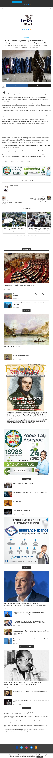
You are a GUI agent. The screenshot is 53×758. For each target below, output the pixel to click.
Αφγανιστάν (5, 161)
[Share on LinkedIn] (29, 180)
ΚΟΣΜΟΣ (16, 161)
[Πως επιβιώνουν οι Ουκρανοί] (8, 513)
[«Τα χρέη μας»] (8, 504)
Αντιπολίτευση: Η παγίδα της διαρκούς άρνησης (19, 286)
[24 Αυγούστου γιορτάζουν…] (8, 358)
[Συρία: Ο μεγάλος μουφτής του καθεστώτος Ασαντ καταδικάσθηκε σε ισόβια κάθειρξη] (39, 219)
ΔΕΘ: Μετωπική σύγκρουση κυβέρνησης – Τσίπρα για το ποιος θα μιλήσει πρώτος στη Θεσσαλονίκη (26, 717)
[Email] (28, 4)
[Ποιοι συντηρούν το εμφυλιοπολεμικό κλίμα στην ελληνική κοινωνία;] (8, 297)
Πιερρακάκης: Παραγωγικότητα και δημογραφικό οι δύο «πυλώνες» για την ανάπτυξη (28, 614)
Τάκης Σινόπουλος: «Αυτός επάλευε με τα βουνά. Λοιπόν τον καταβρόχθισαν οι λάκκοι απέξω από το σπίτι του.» (22, 684)
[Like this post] (23, 180)
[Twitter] (24, 4)
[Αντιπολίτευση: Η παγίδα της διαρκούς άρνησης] (26, 269)
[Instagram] (26, 4)
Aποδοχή (40, 756)
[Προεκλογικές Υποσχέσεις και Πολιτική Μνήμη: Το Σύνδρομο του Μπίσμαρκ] (8, 306)
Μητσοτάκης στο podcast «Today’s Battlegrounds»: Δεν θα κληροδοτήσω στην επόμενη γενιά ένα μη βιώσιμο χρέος (29, 623)
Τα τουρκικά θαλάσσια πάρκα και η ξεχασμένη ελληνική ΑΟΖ (30, 493)
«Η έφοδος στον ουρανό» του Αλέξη (23, 484)
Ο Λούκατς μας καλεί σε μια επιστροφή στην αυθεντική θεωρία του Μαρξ (30, 640)
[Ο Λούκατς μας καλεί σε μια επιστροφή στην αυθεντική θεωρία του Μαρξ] (8, 642)
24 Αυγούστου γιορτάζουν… (21, 356)
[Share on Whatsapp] (30, 180)
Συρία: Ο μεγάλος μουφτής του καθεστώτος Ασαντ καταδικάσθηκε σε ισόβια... (39, 230)
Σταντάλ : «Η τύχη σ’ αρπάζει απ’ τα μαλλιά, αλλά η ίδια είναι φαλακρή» (30, 693)
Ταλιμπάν (28, 161)
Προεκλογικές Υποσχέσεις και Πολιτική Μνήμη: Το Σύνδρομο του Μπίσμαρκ (31, 304)
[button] (22, 2)
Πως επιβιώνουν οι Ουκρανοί (21, 511)
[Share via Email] (32, 180)
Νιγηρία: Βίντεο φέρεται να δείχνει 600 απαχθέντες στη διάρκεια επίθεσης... (14, 229)
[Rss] (30, 4)
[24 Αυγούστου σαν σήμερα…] (26, 330)
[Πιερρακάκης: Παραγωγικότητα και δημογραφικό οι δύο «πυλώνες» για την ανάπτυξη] (8, 615)
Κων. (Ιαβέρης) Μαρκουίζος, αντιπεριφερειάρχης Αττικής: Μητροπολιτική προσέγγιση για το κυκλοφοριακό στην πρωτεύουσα (25, 605)
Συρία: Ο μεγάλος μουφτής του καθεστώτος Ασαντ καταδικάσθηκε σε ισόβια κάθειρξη (29, 2)
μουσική (22, 161)
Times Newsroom (24, 47)
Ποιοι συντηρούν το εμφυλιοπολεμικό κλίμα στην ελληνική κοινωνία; (29, 296)
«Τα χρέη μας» (17, 502)
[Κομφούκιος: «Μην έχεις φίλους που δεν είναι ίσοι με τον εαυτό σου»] (8, 703)
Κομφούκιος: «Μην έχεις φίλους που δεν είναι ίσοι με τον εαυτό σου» (31, 702)
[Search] (50, 9)
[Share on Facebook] (25, 180)
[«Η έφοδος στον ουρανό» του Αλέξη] (8, 486)
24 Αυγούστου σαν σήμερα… (12, 348)
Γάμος (11, 161)
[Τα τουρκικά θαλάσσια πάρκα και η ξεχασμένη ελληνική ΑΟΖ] (8, 495)
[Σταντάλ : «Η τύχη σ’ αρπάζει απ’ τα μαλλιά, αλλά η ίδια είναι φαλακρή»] (8, 694)
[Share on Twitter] (26, 180)
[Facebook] (22, 4)
